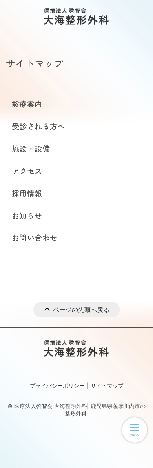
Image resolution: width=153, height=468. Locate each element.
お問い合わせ (34, 237)
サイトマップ (107, 385)
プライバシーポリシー (57, 385)
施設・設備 (31, 148)
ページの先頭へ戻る (81, 310)
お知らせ (27, 215)
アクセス (27, 170)
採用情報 (27, 193)
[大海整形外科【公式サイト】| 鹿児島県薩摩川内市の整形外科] (76, 16)
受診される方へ (38, 126)
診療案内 (27, 103)
